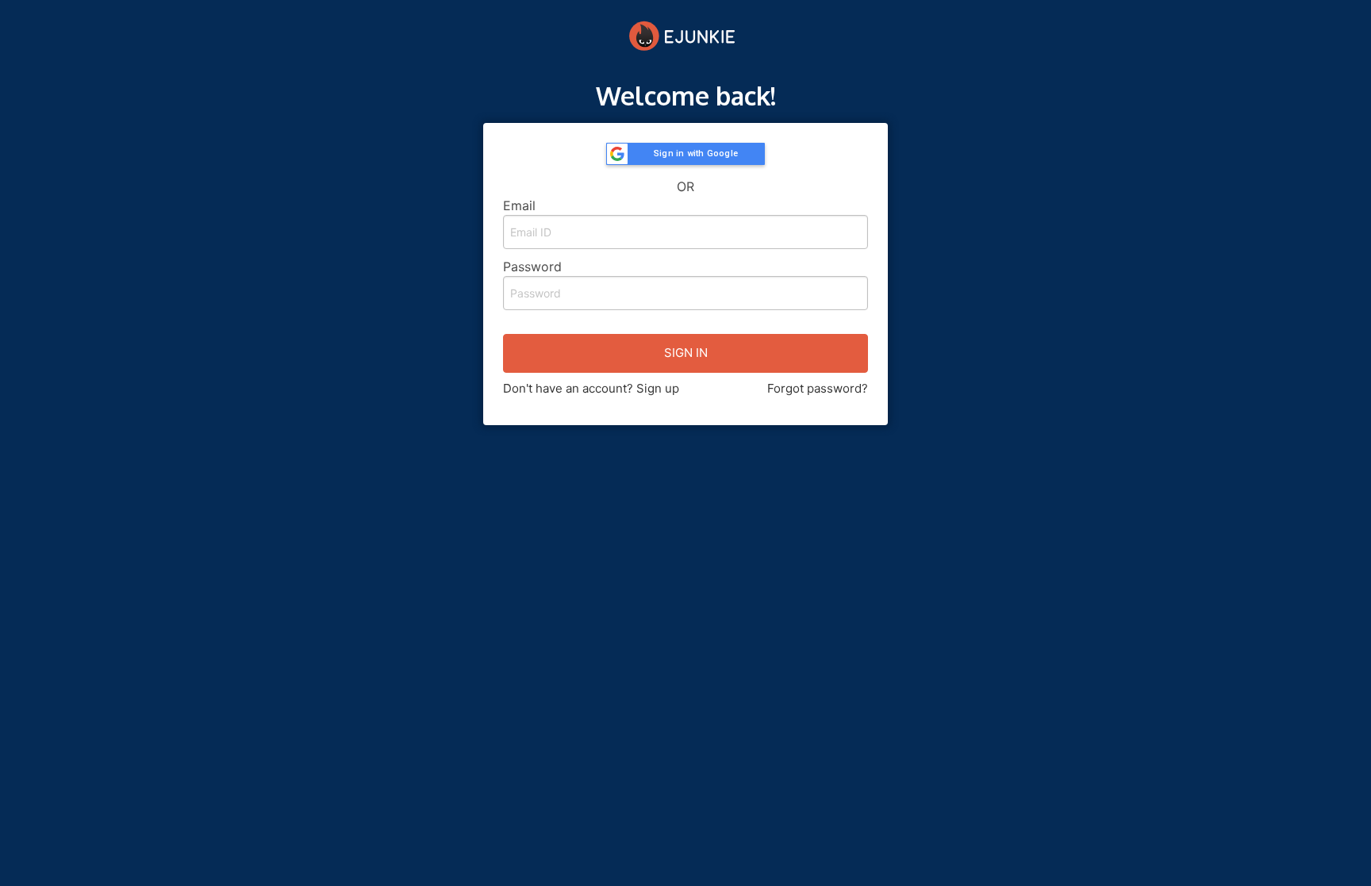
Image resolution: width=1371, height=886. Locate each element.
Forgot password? (817, 388)
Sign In (686, 352)
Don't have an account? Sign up (591, 388)
